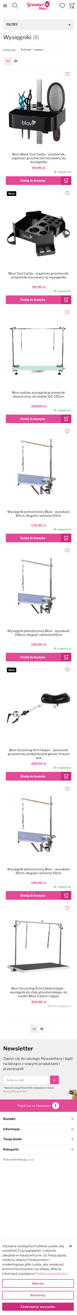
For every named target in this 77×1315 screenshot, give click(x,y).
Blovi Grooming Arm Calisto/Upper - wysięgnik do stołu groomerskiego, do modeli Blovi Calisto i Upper (38, 992)
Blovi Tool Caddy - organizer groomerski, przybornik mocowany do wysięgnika (38, 275)
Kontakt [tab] (9, 1119)
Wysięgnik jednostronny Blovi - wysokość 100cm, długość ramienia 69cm (38, 633)
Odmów (38, 1283)
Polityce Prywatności (15, 1091)
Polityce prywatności (51, 1274)
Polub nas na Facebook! (34, 1105)
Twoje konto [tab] (12, 1139)
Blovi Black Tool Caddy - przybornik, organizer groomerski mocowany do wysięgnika (39, 158)
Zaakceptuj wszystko (38, 1306)
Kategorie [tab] (11, 1149)
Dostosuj (38, 1295)
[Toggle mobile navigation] (5, 6)
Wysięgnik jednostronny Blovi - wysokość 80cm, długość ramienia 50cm (38, 514)
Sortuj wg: (10, 49)
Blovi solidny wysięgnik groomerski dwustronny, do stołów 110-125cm (38, 394)
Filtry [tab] (12, 24)
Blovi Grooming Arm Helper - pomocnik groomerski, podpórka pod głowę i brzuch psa (39, 754)
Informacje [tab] (11, 1129)
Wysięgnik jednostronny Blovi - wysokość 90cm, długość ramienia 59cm (38, 871)
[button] (67, 74)
